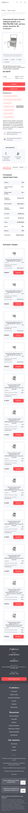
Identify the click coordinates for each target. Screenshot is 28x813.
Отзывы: (5, 76)
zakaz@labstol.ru (14, 661)
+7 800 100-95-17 (14, 655)
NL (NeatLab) (20, 78)
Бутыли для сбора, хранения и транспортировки (6, 158)
